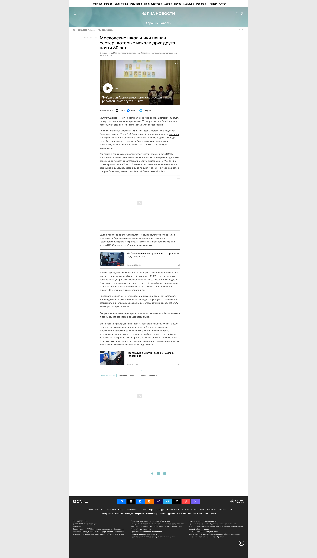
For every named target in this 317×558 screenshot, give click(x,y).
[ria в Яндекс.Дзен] (131, 501)
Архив (213, 514)
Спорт (144, 509)
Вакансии (77, 526)
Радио (202, 509)
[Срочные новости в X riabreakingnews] (186, 501)
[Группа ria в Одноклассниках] (149, 501)
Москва (133, 376)
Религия (185, 509)
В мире (121, 509)
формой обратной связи (199, 529)
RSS (206, 514)
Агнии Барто (140, 161)
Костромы (174, 134)
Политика (89, 509)
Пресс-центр (152, 514)
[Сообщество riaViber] (195, 501)
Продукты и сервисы (134, 514)
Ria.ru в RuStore (184, 514)
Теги (230, 509)
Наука (151, 509)
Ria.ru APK (197, 514)
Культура (160, 509)
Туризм (194, 509)
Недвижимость (173, 509)
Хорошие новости (108, 376)
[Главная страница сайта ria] (159, 13)
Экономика (111, 509)
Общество (123, 376)
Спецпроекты (107, 514)
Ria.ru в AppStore (167, 514)
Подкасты (211, 509)
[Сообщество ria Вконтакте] (140, 501)
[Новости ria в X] (176, 501)
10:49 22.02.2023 (80, 30)
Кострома (153, 376)
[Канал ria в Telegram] (167, 501)
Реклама (119, 514)
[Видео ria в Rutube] (158, 501)
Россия (143, 376)
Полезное (222, 509)
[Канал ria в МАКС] (121, 501)
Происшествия (133, 509)
